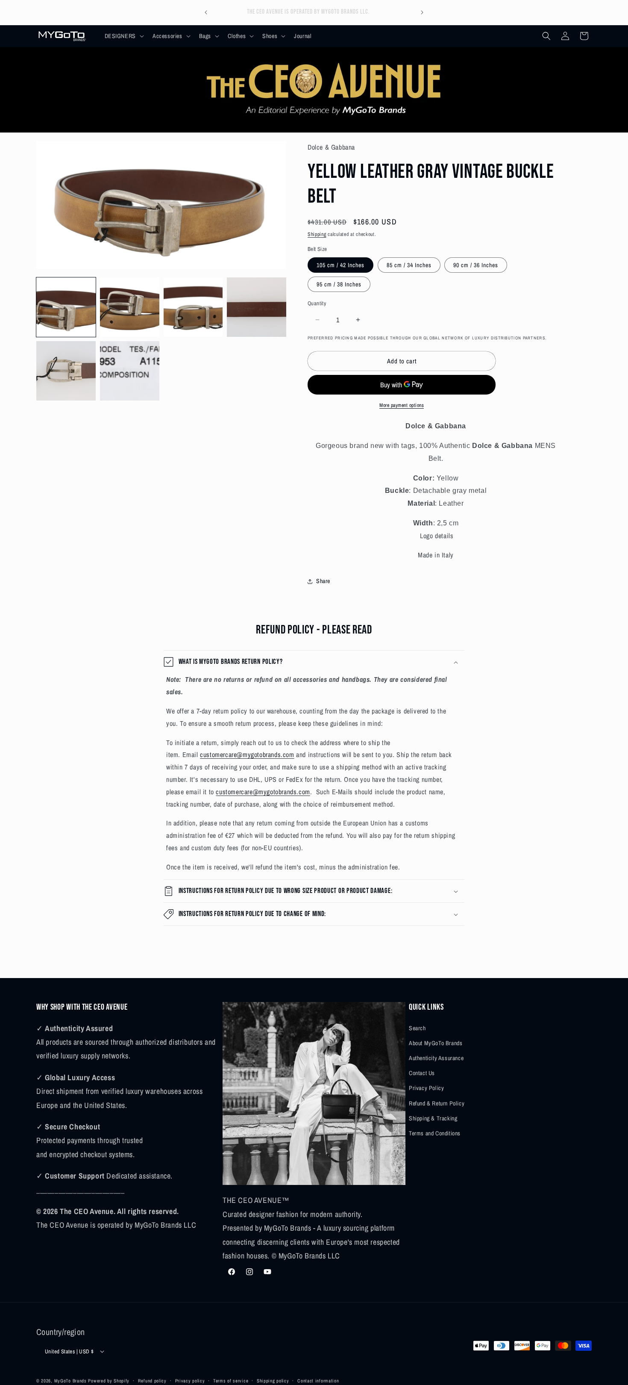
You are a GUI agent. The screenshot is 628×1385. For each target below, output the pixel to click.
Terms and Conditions (435, 1133)
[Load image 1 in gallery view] (66, 307)
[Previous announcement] (206, 12)
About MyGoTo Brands (435, 1042)
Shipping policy (273, 1380)
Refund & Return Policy (436, 1103)
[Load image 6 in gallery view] (129, 371)
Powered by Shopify (108, 1381)
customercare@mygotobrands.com (247, 754)
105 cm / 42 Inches (340, 265)
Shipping (317, 234)
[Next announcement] (422, 12)
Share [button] (323, 581)
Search (417, 1027)
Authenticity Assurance (436, 1057)
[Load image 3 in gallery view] (193, 307)
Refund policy (152, 1380)
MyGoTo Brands (70, 1381)
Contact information (318, 1380)
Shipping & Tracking (433, 1118)
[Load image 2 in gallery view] (129, 307)
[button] (123, 36)
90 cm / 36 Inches (475, 265)
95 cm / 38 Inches (339, 284)
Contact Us (422, 1072)
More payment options (401, 405)
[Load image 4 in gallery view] (256, 307)
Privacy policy (190, 1380)
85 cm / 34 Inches (409, 265)
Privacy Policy (426, 1088)
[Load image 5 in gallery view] (66, 371)
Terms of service (230, 1380)
